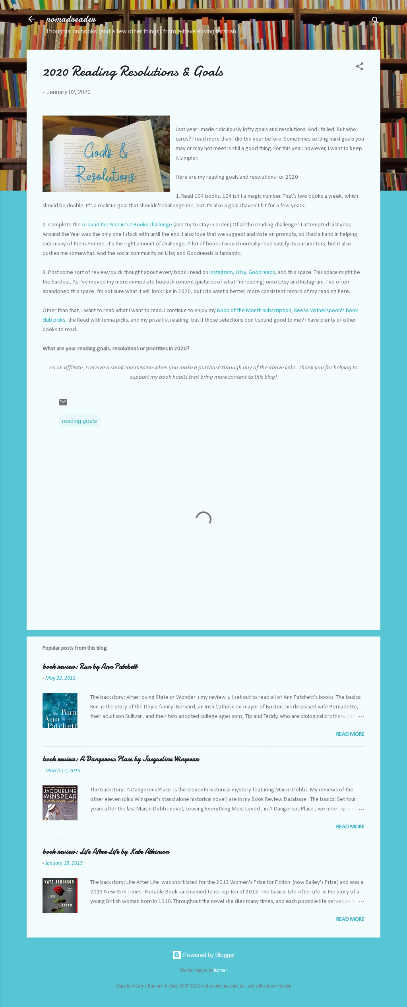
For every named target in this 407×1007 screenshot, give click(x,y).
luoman (221, 970)
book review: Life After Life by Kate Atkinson (106, 852)
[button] (359, 68)
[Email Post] (63, 405)
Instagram (221, 273)
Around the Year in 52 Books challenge (127, 225)
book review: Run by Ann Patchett (90, 666)
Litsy (241, 273)
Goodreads (261, 273)
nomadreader (70, 18)
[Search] (375, 22)
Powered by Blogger (208, 955)
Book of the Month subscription (254, 311)
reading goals (79, 420)
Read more (350, 734)
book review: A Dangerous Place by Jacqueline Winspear (120, 759)
